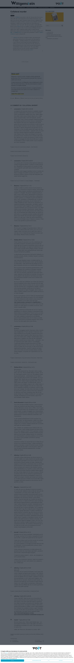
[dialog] (37, 654)
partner (6, 652)
